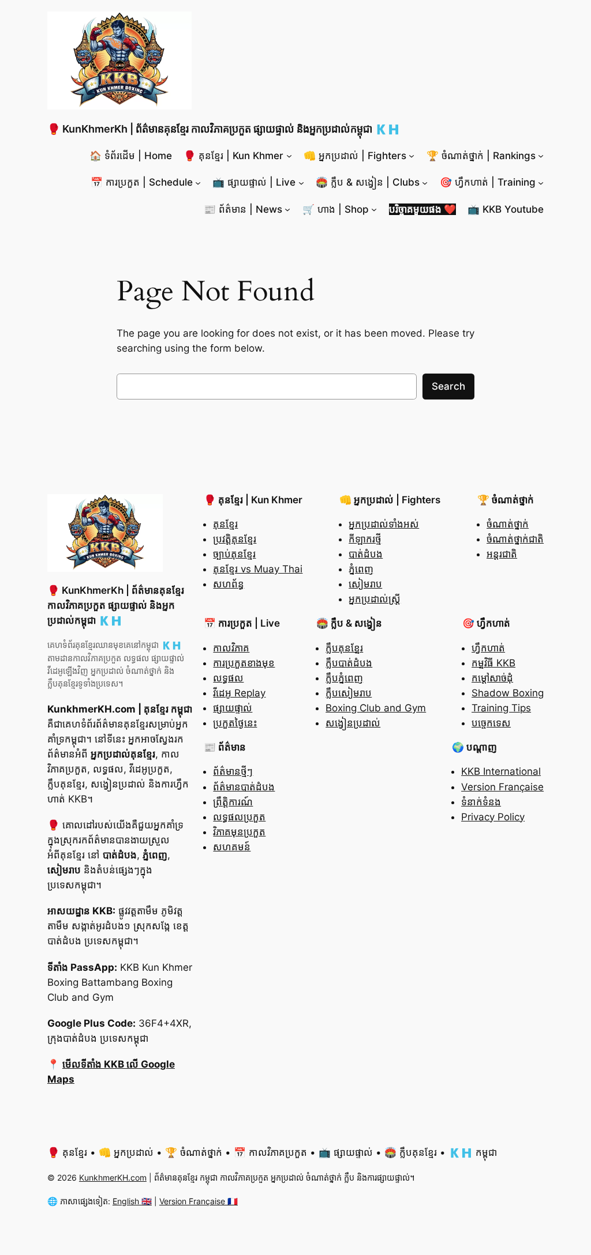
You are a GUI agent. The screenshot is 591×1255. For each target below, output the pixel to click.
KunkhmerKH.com (113, 1177)
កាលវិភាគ (231, 648)
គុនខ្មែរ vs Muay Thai (257, 569)
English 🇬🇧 (132, 1201)
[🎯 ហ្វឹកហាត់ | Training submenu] (541, 182)
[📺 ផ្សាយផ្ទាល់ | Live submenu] (301, 182)
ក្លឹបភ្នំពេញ (344, 678)
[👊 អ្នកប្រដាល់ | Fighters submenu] (411, 156)
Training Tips (501, 708)
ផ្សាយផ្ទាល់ (232, 708)
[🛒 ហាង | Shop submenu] (374, 209)
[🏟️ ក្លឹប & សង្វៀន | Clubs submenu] (425, 182)
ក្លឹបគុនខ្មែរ (344, 648)
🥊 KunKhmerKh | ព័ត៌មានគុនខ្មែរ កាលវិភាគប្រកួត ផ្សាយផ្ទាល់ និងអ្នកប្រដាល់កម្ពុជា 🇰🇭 (223, 129)
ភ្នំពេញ (361, 569)
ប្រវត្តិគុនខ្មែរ (234, 539)
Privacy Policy (493, 817)
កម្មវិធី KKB (493, 663)
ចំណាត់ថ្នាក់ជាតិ (515, 539)
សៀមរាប (365, 584)
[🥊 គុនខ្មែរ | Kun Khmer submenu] (289, 156)
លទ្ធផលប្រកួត (239, 817)
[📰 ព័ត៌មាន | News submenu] (287, 209)
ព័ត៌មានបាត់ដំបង (244, 787)
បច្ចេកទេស (491, 723)
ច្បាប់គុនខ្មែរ (234, 554)
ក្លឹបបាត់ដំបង (349, 663)
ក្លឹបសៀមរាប (349, 693)
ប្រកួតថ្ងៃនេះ (235, 723)
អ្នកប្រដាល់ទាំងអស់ (384, 524)
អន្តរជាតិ (502, 554)
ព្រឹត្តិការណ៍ (233, 802)
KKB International (501, 771)
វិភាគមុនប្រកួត (239, 832)
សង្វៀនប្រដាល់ (353, 723)
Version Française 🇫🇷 (198, 1201)
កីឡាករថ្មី (365, 539)
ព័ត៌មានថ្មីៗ (233, 771)
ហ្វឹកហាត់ (488, 648)
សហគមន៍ (231, 847)
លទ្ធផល (228, 678)
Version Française (502, 787)
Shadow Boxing (508, 693)
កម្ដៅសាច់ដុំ (492, 678)
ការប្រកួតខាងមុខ (244, 663)
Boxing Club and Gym (376, 708)
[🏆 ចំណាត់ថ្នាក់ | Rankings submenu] (541, 156)
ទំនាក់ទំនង (481, 802)
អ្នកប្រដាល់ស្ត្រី (375, 599)
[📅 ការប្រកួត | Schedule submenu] (198, 182)
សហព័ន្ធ (228, 584)
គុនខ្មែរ (225, 524)
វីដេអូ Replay (239, 693)
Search (448, 386)
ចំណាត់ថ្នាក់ (508, 524)
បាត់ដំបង (366, 554)
